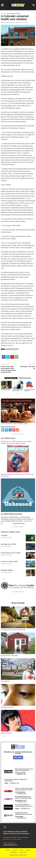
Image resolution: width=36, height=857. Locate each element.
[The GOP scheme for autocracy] (29, 385)
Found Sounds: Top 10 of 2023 (10, 553)
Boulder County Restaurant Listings (17, 401)
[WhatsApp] (16, 357)
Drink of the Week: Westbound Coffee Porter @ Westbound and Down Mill (8, 369)
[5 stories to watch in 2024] (30, 564)
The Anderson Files (13, 13)
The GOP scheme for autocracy (29, 390)
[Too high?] (30, 538)
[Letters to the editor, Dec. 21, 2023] (18, 385)
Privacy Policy (22, 852)
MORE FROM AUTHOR (24, 378)
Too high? (4, 535)
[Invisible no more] (18, 695)
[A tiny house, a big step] (18, 643)
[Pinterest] (12, 357)
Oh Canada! (5, 681)
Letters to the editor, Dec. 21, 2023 (18, 390)
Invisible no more (7, 707)
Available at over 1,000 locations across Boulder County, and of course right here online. (16, 442)
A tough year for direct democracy (13, 630)
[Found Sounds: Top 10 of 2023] (30, 555)
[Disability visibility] (6, 385)
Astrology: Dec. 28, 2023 (8, 544)
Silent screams (6, 733)
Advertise (28, 850)
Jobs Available (13, 852)
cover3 (7, 349)
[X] (8, 357)
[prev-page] (17, 394)
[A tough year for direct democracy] (18, 617)
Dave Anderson (8, 22)
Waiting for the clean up (27, 367)
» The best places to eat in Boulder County (14, 423)
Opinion (4, 13)
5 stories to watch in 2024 (9, 561)
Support (22, 850)
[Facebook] (4, 357)
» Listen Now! (27, 521)
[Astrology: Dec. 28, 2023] (30, 546)
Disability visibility (5, 389)
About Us (8, 850)
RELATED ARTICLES (11, 378)
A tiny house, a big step (9, 655)
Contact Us (14, 850)
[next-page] (19, 394)
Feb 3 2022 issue (14, 349)
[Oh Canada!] (18, 669)
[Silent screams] (18, 721)
